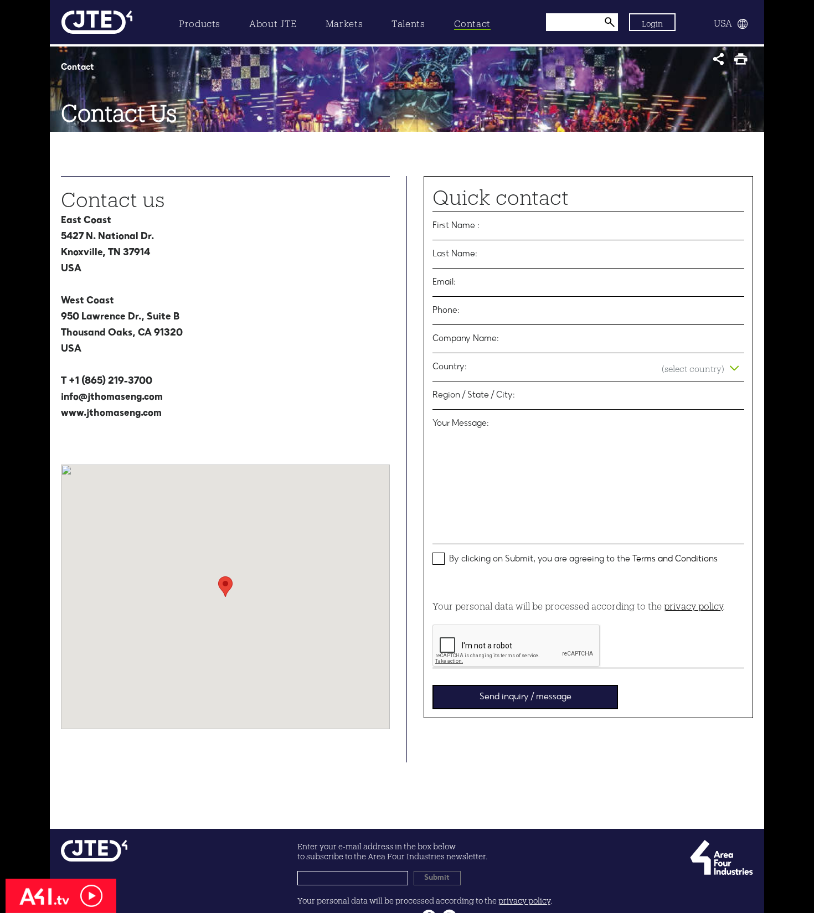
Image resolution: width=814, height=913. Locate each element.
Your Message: (460, 423)
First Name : (456, 225)
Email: (444, 282)
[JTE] (97, 22)
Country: (449, 367)
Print (743, 62)
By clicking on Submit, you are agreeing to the (583, 559)
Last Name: (454, 254)
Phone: (446, 310)
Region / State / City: (473, 395)
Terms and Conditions (675, 559)
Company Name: (465, 338)
